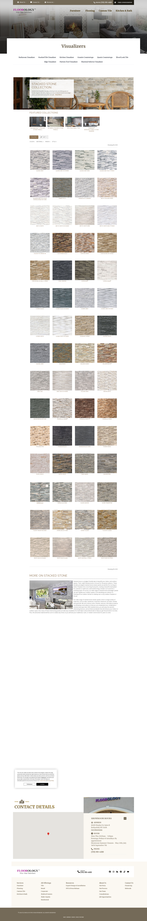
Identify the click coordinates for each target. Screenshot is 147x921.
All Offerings (46, 883)
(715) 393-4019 (97, 852)
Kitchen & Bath (124, 10)
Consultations (104, 894)
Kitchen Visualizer (67, 57)
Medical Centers (46, 894)
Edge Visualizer (50, 62)
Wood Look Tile (122, 57)
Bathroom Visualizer (27, 57)
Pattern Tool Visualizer (69, 62)
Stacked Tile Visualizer (47, 57)
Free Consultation (125, 2)
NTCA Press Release (72, 888)
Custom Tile (105, 10)
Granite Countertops (85, 57)
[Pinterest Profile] (120, 872)
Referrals (128, 888)
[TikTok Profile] (124, 872)
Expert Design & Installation (75, 885)
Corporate (44, 891)
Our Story (102, 885)
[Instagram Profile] (113, 872)
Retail (43, 888)
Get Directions (96, 830)
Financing (128, 885)
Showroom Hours (101, 818)
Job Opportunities (105, 897)
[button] (48, 834)
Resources (50, 2)
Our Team (102, 891)
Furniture (75, 10)
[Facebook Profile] (110, 872)
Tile (42, 885)
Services (20, 883)
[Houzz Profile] (117, 872)
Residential (45, 900)
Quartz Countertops (104, 57)
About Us (22, 2)
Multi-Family (45, 897)
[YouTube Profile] (128, 872)
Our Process (103, 888)
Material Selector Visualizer (92, 62)
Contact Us (36, 2)
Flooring (90, 10)
